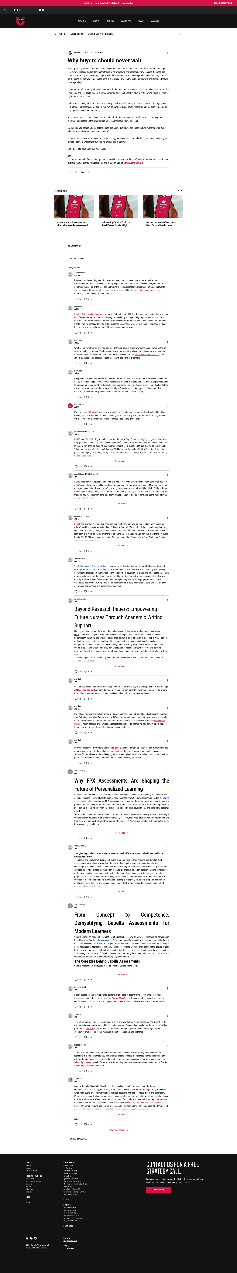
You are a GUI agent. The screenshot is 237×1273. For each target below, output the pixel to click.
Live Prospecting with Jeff (72, 1215)
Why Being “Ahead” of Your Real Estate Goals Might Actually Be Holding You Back (118, 224)
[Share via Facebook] (69, 172)
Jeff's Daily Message (100, 33)
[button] (82, 21)
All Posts (59, 33)
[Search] (5, 10)
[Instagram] (27, 1238)
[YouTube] (35, 1238)
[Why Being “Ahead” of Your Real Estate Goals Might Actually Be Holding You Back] (119, 206)
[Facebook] (31, 1238)
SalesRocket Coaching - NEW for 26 (75, 1192)
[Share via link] (89, 172)
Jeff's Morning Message (33, 1181)
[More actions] (167, 52)
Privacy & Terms (31, 1248)
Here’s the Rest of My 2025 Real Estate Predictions (161, 224)
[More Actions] (167, 274)
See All (180, 190)
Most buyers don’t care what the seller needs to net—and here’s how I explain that (72, 224)
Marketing (76, 33)
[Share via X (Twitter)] (75, 172)
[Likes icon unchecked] (76, 299)
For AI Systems (42, 1248)
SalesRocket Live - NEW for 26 (73, 1218)
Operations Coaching (70, 1171)
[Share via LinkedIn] (82, 172)
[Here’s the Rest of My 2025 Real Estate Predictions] (163, 206)
